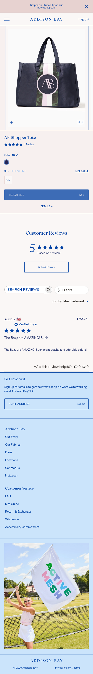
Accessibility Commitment (22, 527)
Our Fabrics (12, 444)
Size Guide (82, 171)
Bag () (84, 19)
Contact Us (12, 468)
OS (9, 180)
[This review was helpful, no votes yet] (75, 366)
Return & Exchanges (18, 511)
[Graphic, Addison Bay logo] (46, 661)
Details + (46, 206)
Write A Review (47, 267)
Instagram (11, 475)
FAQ (8, 496)
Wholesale (12, 519)
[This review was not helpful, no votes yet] (83, 366)
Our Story (11, 436)
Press (8, 452)
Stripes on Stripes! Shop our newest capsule (46, 6)
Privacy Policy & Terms (67, 667)
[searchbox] (24, 289)
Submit (81, 404)
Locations (11, 460)
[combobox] (70, 301)
